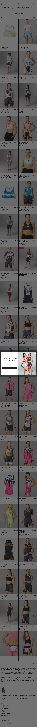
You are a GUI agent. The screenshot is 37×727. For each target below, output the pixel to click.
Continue (9, 367)
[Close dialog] (35, 353)
